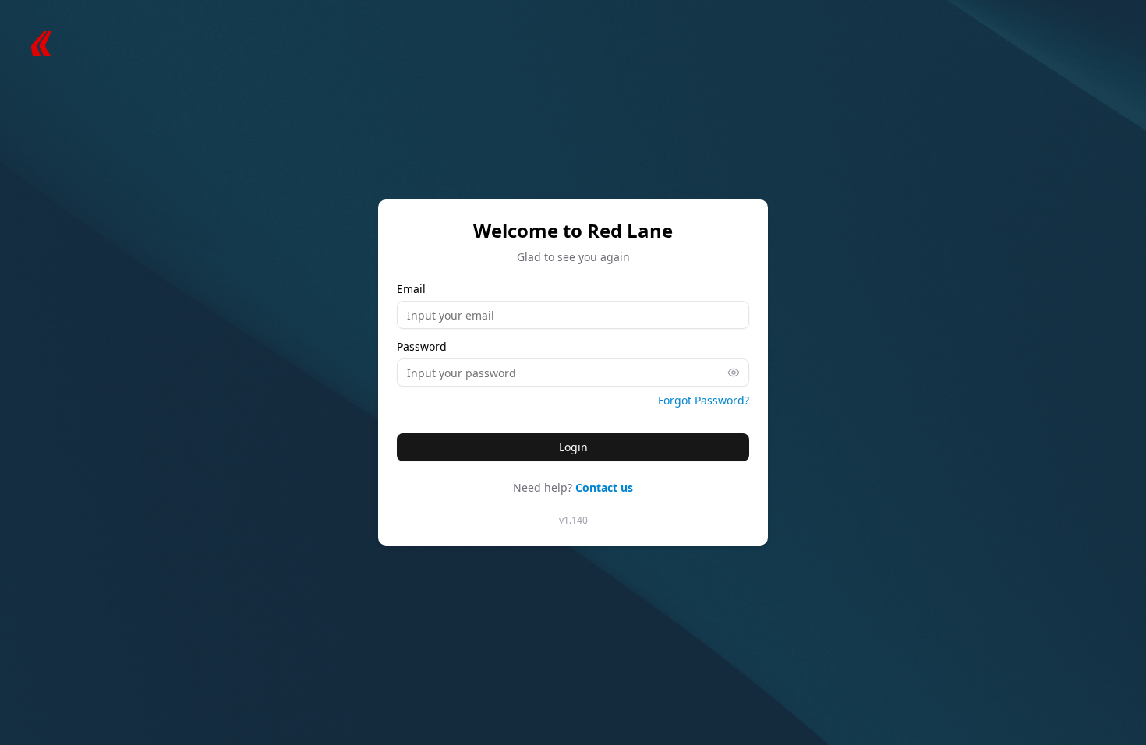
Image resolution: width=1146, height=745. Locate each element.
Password (422, 346)
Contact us (604, 487)
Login (573, 447)
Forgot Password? (703, 400)
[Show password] (738, 372)
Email (411, 289)
